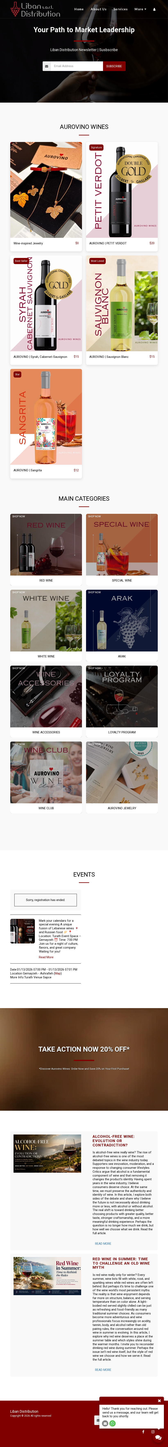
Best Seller (21, 261)
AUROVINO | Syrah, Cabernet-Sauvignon (40, 357)
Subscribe (114, 66)
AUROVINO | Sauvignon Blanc (109, 357)
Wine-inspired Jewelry (28, 243)
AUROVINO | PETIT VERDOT (108, 243)
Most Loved (97, 261)
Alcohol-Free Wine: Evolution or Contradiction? (114, 1140)
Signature (96, 147)
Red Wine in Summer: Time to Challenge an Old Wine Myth (121, 1263)
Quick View (46, 236)
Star (17, 374)
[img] (46, 190)
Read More (46, 957)
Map (58, 973)
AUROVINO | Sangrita (28, 470)
